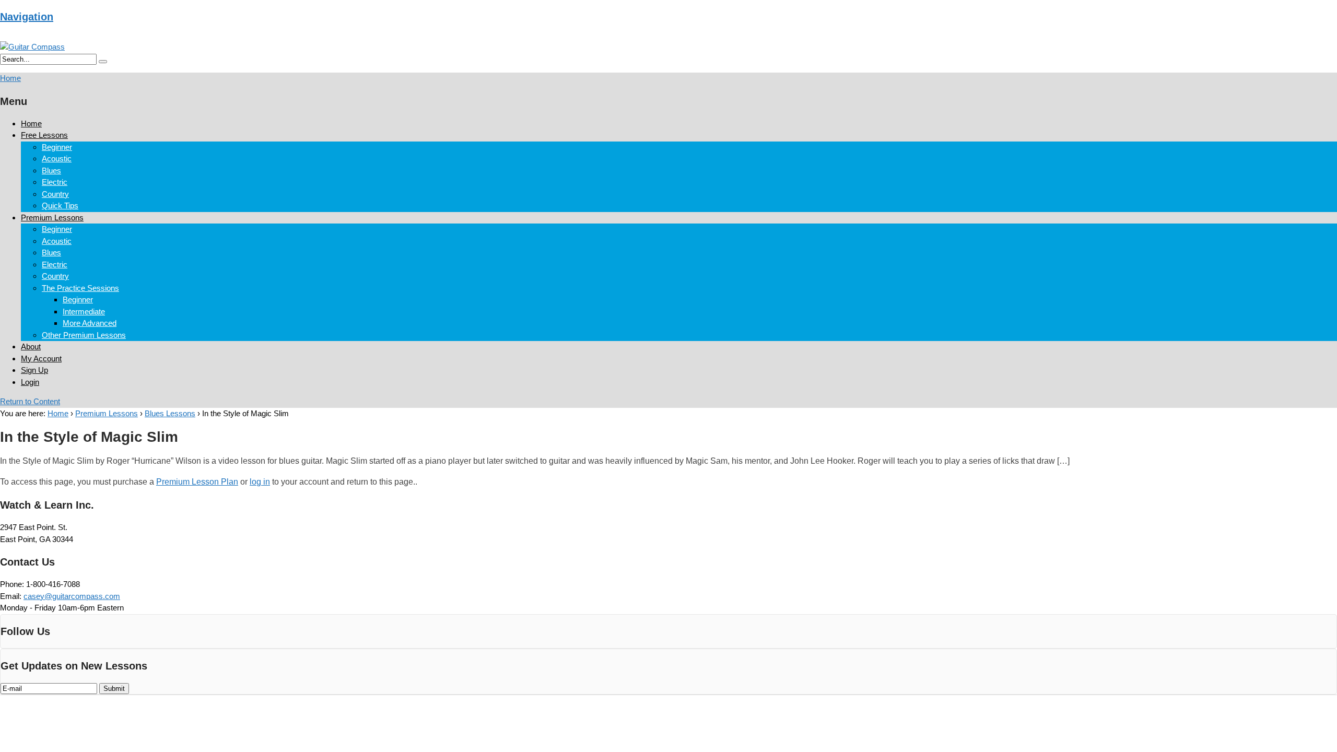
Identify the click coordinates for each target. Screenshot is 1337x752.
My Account (41, 358)
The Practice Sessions (80, 288)
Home (31, 123)
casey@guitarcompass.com (72, 596)
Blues (51, 170)
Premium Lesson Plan (197, 481)
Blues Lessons (170, 413)
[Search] (103, 61)
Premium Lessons (52, 217)
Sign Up (34, 370)
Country (55, 194)
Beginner (57, 147)
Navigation (26, 16)
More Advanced (89, 323)
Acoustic (57, 158)
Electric (54, 182)
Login (30, 382)
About (31, 346)
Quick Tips (60, 205)
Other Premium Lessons (84, 335)
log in (260, 481)
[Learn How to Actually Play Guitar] (32, 46)
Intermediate (84, 311)
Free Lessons (44, 135)
